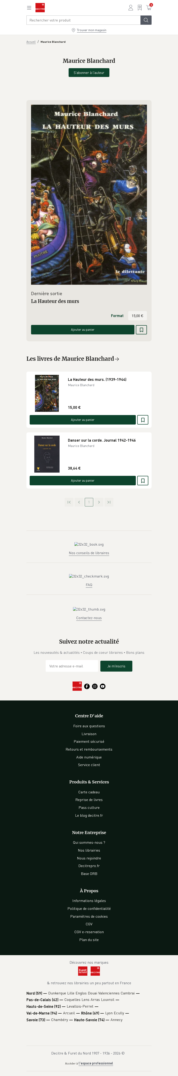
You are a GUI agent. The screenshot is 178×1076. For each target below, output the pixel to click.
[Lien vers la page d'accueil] (40, 7)
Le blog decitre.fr (89, 815)
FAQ (89, 584)
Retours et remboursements (89, 749)
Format (117, 315)
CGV (89, 924)
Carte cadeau (89, 792)
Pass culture (89, 807)
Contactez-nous (89, 617)
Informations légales (89, 900)
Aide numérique (89, 757)
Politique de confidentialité (89, 908)
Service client (89, 764)
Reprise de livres (89, 799)
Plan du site (89, 939)
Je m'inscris (116, 666)
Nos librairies (89, 850)
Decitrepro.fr (89, 865)
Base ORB (89, 873)
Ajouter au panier (83, 329)
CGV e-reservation (89, 931)
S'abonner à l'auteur (89, 72)
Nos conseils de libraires (89, 552)
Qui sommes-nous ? (89, 842)
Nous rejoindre (89, 858)
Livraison (89, 733)
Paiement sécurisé (89, 741)
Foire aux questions (89, 726)
